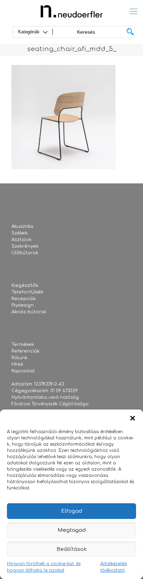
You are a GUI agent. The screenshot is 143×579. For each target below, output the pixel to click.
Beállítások (72, 549)
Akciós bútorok (28, 311)
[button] (132, 418)
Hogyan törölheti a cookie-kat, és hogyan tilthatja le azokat (44, 567)
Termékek (22, 344)
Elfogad (71, 511)
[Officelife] (71, 11)
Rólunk (19, 357)
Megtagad (72, 530)
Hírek (17, 364)
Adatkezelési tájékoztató (113, 567)
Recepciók (23, 298)
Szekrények (25, 246)
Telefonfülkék (27, 292)
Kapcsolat (23, 371)
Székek (19, 233)
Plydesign (22, 305)
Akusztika (22, 226)
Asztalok (21, 239)
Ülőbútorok (24, 252)
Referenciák (25, 351)
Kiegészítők (24, 285)
